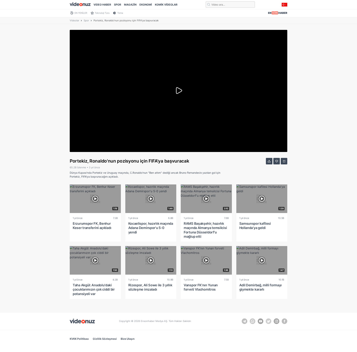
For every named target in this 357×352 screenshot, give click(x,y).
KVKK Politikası (79, 338)
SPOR (117, 4)
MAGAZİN (130, 4)
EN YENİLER (81, 13)
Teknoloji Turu (102, 13)
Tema (120, 13)
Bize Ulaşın (128, 338)
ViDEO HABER (102, 4)
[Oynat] (178, 91)
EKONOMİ (145, 4)
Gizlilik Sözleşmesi (105, 338)
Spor (86, 20)
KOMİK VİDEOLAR (166, 4)
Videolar (74, 20)
